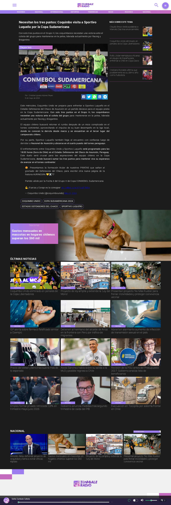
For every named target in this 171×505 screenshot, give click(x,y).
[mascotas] (111, 260)
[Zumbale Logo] (85, 8)
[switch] (135, 500)
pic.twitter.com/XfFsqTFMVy (75, 187)
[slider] (18, 502)
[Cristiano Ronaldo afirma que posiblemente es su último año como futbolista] (147, 79)
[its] (136, 327)
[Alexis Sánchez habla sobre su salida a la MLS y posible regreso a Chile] (85, 365)
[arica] (85, 327)
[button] (31, 201)
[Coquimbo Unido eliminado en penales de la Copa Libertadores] (147, 50)
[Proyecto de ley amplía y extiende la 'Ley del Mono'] (104, 454)
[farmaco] (35, 327)
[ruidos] (142, 454)
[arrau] (28, 454)
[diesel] (35, 365)
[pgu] (136, 365)
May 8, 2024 (70, 193)
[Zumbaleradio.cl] (156, 8)
